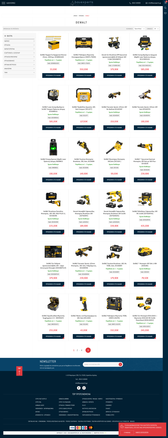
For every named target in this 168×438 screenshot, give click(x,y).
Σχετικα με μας (33, 421)
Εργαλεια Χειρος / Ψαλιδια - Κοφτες (92, 399)
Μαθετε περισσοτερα (142, 432)
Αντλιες (37, 412)
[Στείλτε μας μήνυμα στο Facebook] (78, 388)
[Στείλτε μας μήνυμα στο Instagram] (84, 388)
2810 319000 (83, 379)
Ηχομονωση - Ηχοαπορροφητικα (69, 415)
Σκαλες (108, 408)
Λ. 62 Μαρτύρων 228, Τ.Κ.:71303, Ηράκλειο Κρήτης (81, 375)
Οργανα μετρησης (87, 412)
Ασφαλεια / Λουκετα (88, 402)
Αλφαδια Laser (39, 405)
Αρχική (75, 16)
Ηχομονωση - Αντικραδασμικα (44, 408)
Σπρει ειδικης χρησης (65, 408)
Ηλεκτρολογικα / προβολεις (114, 399)
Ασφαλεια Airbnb (64, 399)
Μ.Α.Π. (84, 405)
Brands (132, 421)
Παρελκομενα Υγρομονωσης (91, 415)
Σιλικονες (109, 405)
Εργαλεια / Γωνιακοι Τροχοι (67, 405)
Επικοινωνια (42, 421)
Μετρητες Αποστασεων (89, 408)
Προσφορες (109, 402)
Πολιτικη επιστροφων (84, 421)
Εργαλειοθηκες (63, 412)
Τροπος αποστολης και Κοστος (56, 421)
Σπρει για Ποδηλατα (64, 402)
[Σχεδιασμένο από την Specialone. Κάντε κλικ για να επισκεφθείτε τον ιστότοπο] (100, 432)
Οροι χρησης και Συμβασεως (120, 421)
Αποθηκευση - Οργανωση (42, 415)
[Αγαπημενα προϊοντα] (165, 13)
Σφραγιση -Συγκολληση (112, 412)
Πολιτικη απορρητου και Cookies (101, 421)
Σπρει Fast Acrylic (41, 399)
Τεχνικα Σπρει (110, 415)
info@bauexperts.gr (81, 383)
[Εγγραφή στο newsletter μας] (120, 364)
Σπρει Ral (38, 402)
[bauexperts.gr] (81, 3)
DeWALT (87, 16)
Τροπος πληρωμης (71, 421)
